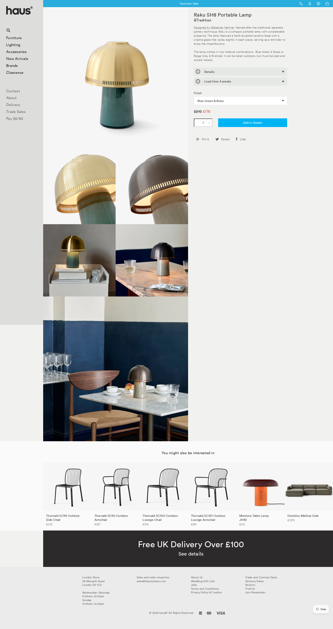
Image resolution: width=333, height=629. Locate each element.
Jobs (194, 585)
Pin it (205, 139)
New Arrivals (17, 58)
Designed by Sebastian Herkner (214, 27)
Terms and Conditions (205, 588)
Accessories (16, 51)
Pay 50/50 (14, 118)
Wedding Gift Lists (203, 581)
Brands (12, 65)
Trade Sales (16, 111)
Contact (13, 91)
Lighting (13, 44)
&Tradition (203, 20)
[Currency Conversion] (318, 3)
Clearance (14, 72)
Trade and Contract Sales (261, 577)
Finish (198, 93)
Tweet (225, 139)
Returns (250, 585)
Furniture (14, 37)
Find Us (250, 588)
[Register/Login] (310, 3)
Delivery (13, 104)
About (11, 97)
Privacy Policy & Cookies (206, 592)
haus (7, 19)
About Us (197, 577)
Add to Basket (252, 123)
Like (243, 139)
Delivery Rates (254, 581)
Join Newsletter (255, 592)
